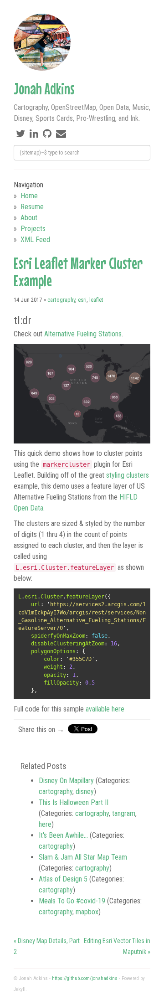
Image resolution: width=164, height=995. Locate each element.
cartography (61, 299)
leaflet (96, 299)
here (45, 824)
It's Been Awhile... (63, 835)
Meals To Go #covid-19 (72, 901)
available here (105, 709)
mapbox (87, 911)
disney (85, 791)
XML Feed (35, 239)
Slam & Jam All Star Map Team (83, 857)
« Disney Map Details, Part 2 (47, 946)
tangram (123, 813)
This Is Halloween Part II (73, 802)
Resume (32, 206)
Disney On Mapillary (66, 780)
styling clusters (127, 475)
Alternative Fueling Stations (83, 334)
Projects (33, 228)
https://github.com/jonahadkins (85, 978)
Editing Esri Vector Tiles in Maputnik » (117, 946)
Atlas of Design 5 (63, 879)
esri (82, 299)
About (28, 217)
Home (29, 195)
